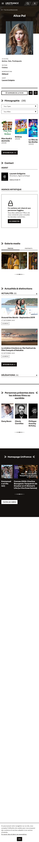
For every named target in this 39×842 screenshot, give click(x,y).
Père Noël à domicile (6, 140)
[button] (24, 255)
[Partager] (31, 93)
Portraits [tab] (28, 248)
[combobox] (19, 106)
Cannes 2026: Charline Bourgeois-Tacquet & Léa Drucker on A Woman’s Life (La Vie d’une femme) (13, 484)
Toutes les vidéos (9, 502)
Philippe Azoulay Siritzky (32, 423)
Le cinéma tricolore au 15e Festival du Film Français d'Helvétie (18, 349)
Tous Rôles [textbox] (7, 112)
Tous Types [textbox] (7, 106)
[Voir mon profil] (34, 4)
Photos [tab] (10, 248)
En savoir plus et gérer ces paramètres (14, 834)
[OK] (19, 839)
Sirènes (18, 137)
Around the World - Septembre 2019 (18, 317)
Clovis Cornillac (19, 422)
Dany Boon (6, 421)
